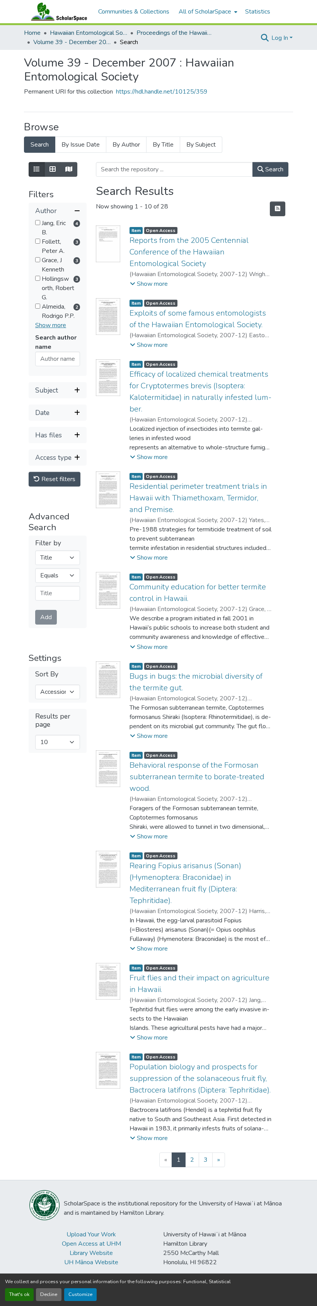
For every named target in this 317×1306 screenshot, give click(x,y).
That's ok (19, 1294)
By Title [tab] (163, 144)
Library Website (91, 1253)
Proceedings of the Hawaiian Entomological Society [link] (175, 33)
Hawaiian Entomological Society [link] (88, 33)
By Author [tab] (126, 144)
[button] (57, 11)
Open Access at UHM (91, 1243)
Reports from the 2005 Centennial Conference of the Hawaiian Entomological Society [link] (189, 252)
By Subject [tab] (201, 144)
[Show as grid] (52, 169)
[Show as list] (37, 169)
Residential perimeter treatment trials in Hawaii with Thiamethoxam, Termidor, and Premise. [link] (198, 498)
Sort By (46, 674)
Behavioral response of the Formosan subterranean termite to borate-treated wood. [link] (197, 777)
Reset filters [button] (57, 479)
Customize (80, 1294)
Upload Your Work (91, 1234)
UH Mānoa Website (91, 1262)
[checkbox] (37, 222)
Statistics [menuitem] (257, 11)
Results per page (52, 720)
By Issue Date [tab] (80, 144)
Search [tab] (40, 144)
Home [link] (32, 33)
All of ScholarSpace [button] (205, 11)
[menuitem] (207, 11)
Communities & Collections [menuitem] (133, 11)
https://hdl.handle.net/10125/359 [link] (162, 91)
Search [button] (273, 169)
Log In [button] (280, 38)
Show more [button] (50, 325)
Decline (48, 1294)
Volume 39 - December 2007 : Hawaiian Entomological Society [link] (72, 42)
